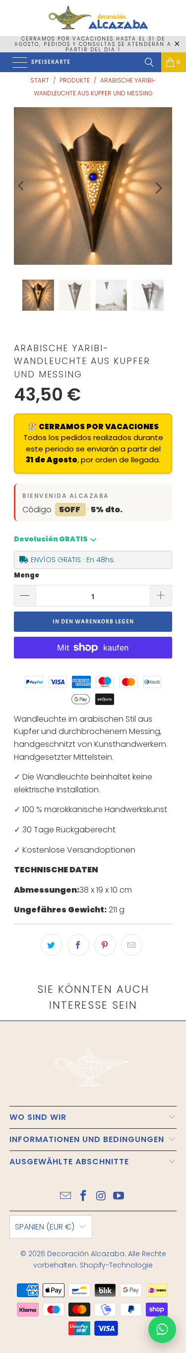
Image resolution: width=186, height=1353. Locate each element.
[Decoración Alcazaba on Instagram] (101, 1197)
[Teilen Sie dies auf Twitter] (51, 945)
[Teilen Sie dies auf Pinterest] (105, 945)
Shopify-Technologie (116, 1265)
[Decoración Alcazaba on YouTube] (119, 1197)
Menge (26, 575)
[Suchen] (149, 62)
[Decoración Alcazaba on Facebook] (83, 1197)
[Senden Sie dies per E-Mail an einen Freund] (132, 945)
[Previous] (21, 185)
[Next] (158, 188)
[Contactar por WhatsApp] (162, 1329)
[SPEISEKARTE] (17, 62)
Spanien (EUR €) (44, 1226)
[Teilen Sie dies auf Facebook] (78, 945)
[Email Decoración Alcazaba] (66, 1197)
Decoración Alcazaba (85, 1254)
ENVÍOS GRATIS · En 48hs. (73, 560)
